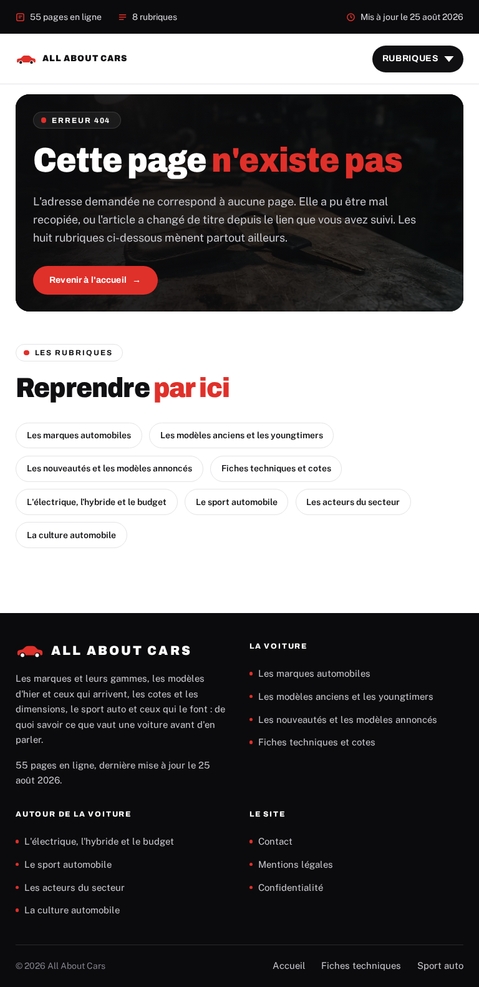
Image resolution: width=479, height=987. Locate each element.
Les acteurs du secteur (353, 502)
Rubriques (410, 58)
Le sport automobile (237, 502)
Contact (275, 841)
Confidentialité (290, 887)
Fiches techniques (361, 965)
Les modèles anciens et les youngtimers (241, 435)
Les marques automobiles (79, 435)
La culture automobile (71, 535)
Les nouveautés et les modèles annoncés (109, 468)
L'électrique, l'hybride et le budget (97, 502)
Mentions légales (295, 864)
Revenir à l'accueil (88, 280)
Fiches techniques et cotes (276, 468)
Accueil (289, 965)
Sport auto (440, 965)
